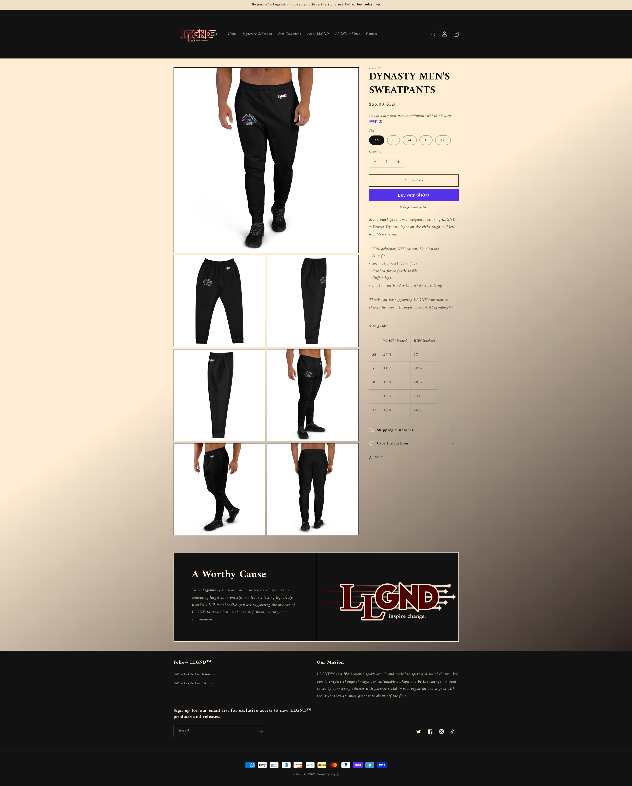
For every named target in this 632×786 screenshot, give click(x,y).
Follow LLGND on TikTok (193, 683)
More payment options (414, 207)
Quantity (375, 151)
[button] (433, 34)
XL (443, 140)
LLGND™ (310, 774)
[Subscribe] (260, 731)
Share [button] (379, 457)
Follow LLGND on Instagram (195, 674)
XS (377, 140)
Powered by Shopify (328, 774)
